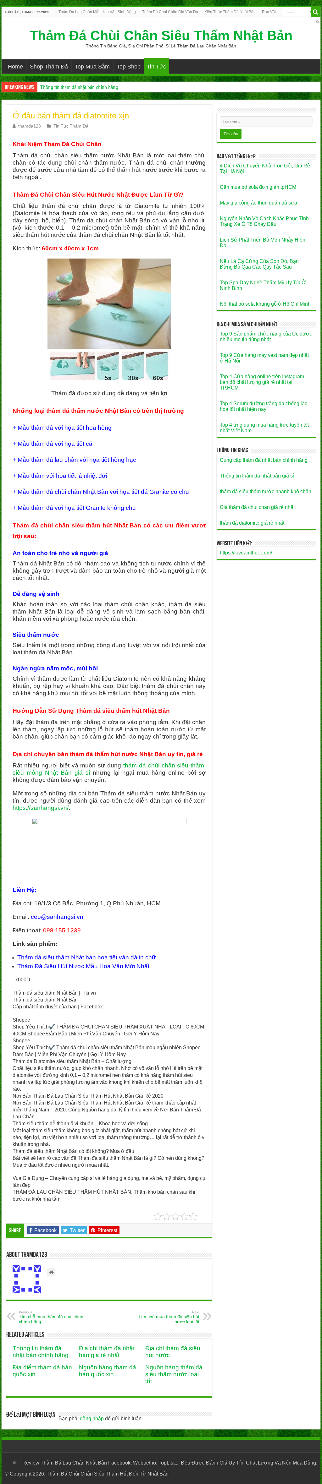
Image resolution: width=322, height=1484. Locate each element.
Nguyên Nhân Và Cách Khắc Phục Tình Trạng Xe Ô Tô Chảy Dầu (264, 221)
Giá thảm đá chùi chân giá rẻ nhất (257, 507)
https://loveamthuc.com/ (246, 552)
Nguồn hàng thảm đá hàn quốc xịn (107, 1371)
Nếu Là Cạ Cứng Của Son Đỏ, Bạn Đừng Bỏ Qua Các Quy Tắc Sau (259, 264)
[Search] (315, 12)
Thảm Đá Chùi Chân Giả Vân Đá (170, 12)
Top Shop (129, 66)
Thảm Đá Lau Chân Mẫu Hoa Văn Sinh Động (97, 12)
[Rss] (317, 21)
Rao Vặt (269, 12)
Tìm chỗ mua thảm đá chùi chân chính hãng (51, 1317)
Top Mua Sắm (92, 66)
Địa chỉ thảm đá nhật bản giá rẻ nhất (107, 1351)
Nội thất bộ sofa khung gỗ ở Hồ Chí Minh (265, 304)
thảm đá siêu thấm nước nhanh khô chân (265, 491)
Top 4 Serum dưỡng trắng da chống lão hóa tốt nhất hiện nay (264, 406)
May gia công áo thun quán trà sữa (258, 202)
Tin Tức (156, 66)
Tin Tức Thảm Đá (70, 126)
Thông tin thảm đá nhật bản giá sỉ (257, 475)
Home (15, 66)
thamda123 (29, 126)
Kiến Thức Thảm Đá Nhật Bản (230, 12)
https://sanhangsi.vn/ (41, 808)
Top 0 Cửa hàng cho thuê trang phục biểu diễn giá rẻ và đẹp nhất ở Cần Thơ (116, 87)
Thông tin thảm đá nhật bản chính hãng (41, 1351)
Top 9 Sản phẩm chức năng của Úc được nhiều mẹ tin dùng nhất (266, 336)
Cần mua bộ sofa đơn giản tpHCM (258, 187)
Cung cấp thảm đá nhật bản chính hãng (264, 460)
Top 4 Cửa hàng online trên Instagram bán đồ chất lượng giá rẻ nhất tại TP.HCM (262, 382)
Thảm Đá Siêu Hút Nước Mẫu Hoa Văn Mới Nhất (83, 966)
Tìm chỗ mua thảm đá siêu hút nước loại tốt (168, 1317)
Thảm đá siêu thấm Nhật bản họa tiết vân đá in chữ (86, 957)
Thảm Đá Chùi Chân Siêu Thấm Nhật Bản (161, 35)
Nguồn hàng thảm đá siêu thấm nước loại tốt (174, 1374)
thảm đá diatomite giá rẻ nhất (252, 523)
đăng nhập (92, 1418)
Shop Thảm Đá (49, 66)
